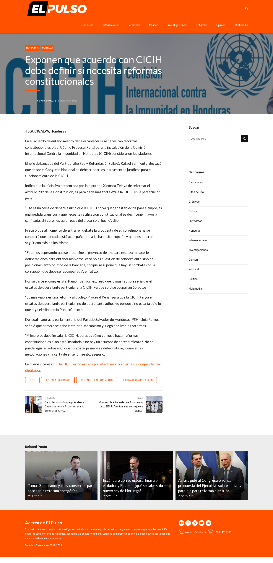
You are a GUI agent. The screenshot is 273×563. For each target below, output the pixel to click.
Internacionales (198, 240)
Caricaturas (196, 182)
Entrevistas (195, 221)
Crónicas (194, 201)
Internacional (110, 25)
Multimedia (241, 25)
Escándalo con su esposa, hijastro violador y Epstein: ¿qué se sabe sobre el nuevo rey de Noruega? (136, 485)
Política (153, 25)
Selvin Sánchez (45, 100)
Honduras (87, 25)
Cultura (193, 211)
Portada (47, 47)
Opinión (220, 25)
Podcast (194, 269)
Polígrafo (201, 25)
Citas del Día (196, 192)
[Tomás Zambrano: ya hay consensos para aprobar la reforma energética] (61, 475)
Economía (134, 25)
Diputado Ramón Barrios (137, 380)
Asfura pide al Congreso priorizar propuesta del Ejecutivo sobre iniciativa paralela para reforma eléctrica (210, 485)
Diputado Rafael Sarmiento (97, 380)
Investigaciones (177, 25)
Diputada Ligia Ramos (58, 380)
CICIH (32, 380)
